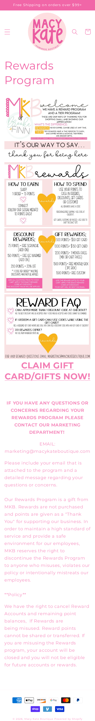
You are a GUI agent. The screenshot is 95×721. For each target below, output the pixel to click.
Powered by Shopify (68, 719)
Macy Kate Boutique (38, 719)
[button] (7, 31)
